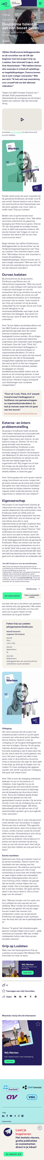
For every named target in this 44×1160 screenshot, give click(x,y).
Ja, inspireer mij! (13, 1154)
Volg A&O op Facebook (7, 1116)
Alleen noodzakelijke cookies (31, 596)
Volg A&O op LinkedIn (3, 1116)
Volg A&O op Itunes (19, 1116)
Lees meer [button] (27, 972)
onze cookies (16, 132)
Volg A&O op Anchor (15, 1116)
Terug (7, 14)
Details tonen (31, 589)
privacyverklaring (26, 577)
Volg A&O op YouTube (11, 1116)
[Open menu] (40, 3)
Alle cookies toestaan (12, 596)
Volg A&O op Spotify (22, 1116)
